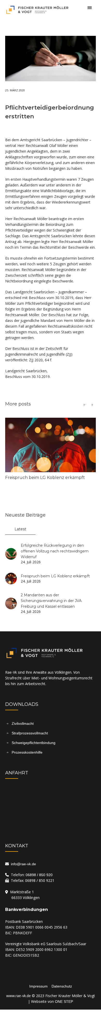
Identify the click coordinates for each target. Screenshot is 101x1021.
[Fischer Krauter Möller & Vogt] (50, 12)
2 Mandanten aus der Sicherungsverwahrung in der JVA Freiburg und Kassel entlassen (51, 601)
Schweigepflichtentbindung (33, 743)
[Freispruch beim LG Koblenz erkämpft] (50, 445)
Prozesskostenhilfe (27, 752)
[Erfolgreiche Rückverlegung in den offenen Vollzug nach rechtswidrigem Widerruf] (11, 553)
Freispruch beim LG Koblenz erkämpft (45, 477)
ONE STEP (64, 1001)
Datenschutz (62, 986)
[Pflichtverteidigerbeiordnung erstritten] (50, 58)
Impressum (38, 986)
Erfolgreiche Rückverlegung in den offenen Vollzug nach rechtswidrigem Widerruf (55, 551)
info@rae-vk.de (22, 864)
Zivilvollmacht (23, 723)
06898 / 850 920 (39, 875)
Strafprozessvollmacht (30, 733)
